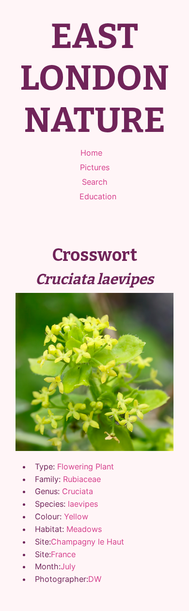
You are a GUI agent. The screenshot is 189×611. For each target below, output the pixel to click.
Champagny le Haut (87, 542)
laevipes (83, 504)
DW (94, 579)
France (63, 554)
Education (97, 196)
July (68, 566)
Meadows (84, 529)
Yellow (76, 516)
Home (91, 153)
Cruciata (77, 491)
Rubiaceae (82, 479)
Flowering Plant (85, 466)
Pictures (95, 167)
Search (95, 182)
